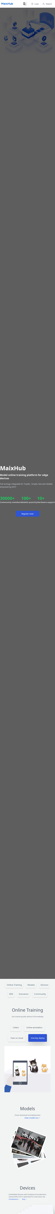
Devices (44, 984)
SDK (11, 993)
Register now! (27, 513)
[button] (25, 4)
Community (40, 993)
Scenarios (23, 993)
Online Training (14, 984)
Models (31, 984)
